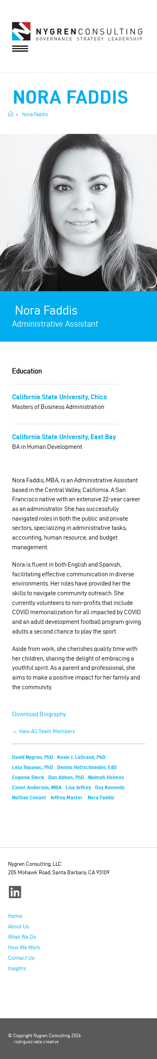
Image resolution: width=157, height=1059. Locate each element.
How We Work (24, 947)
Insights (17, 968)
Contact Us (21, 958)
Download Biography (39, 714)
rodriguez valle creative (36, 1041)
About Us (18, 926)
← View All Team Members (43, 731)
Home (15, 916)
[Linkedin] (15, 892)
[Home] (10, 114)
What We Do (22, 937)
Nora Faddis (34, 114)
